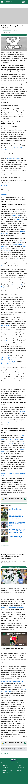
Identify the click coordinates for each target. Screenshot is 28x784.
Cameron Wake (17, 373)
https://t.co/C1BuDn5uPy (17, 147)
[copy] (9, 32)
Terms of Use (20, 765)
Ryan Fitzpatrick (15, 215)
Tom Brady (6, 341)
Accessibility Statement (7, 770)
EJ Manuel (11, 443)
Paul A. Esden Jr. (7, 30)
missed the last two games (16, 439)
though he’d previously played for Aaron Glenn (13, 607)
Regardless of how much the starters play (12, 681)
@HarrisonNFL (5, 356)
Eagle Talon (23, 443)
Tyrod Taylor (21, 411)
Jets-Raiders (7, 250)
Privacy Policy (4, 765)
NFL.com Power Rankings (13, 158)
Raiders (18, 258)
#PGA (2, 149)
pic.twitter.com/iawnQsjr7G (8, 361)
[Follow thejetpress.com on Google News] (25, 499)
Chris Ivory (21, 264)
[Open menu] (2, 2)
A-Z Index (19, 770)
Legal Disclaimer (21, 767)
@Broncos (10, 358)
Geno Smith (4, 185)
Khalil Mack (4, 194)
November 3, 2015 (6, 363)
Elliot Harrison (11, 423)
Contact (19, 763)
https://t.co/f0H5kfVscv (7, 360)
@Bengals (17, 358)
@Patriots (3, 358)
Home (2, 545)
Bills (23, 435)
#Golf (6, 149)
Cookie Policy (4, 767)
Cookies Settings (5, 772)
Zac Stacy (3, 266)
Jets (7, 242)
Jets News (7, 545)
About (2, 763)
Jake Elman (5, 564)
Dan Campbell (5, 325)
